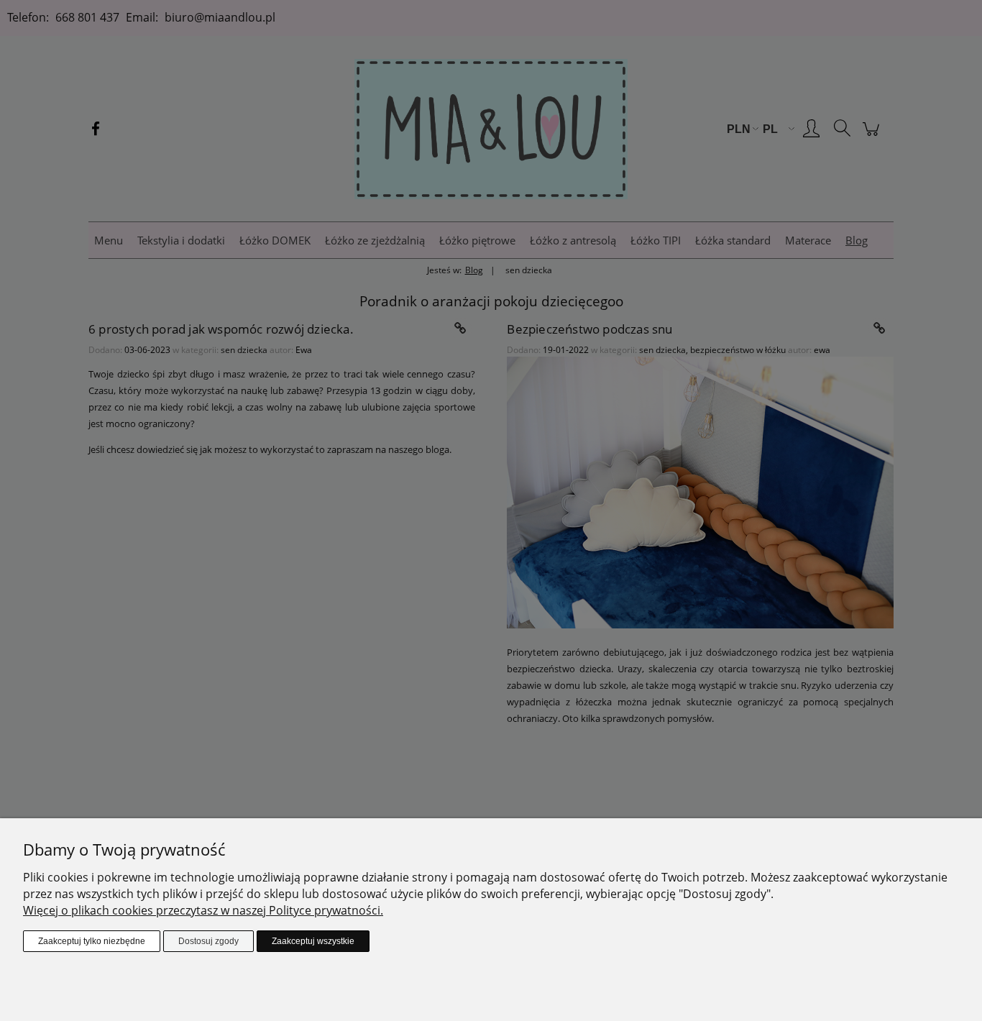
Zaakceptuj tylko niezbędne (91, 941)
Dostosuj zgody (208, 941)
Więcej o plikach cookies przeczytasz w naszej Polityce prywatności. (203, 910)
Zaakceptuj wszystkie (313, 941)
